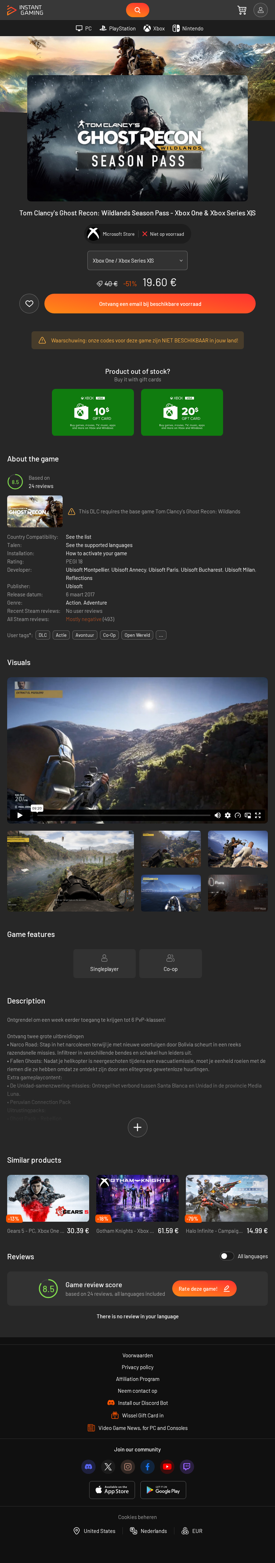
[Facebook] (147, 1467)
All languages (253, 1256)
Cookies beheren (137, 1517)
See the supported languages (99, 545)
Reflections (79, 578)
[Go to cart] (241, 10)
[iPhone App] (112, 1490)
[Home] (25, 10)
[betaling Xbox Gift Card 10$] (93, 412)
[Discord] (88, 1467)
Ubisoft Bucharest (201, 569)
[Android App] (163, 1490)
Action (73, 602)
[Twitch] (187, 1467)
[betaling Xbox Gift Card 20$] (182, 412)
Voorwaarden (137, 1355)
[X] (108, 1467)
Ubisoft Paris (163, 569)
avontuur (85, 635)
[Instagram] (128, 1467)
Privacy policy (138, 1367)
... (161, 635)
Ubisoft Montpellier (87, 569)
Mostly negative (84, 619)
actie (61, 635)
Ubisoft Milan (240, 569)
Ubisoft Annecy (128, 569)
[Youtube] (167, 1467)
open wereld (137, 635)
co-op (109, 635)
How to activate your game (96, 553)
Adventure (95, 602)
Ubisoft (74, 586)
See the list (78, 536)
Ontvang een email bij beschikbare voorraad (150, 304)
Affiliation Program (137, 1379)
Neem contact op (137, 1390)
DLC (43, 635)
